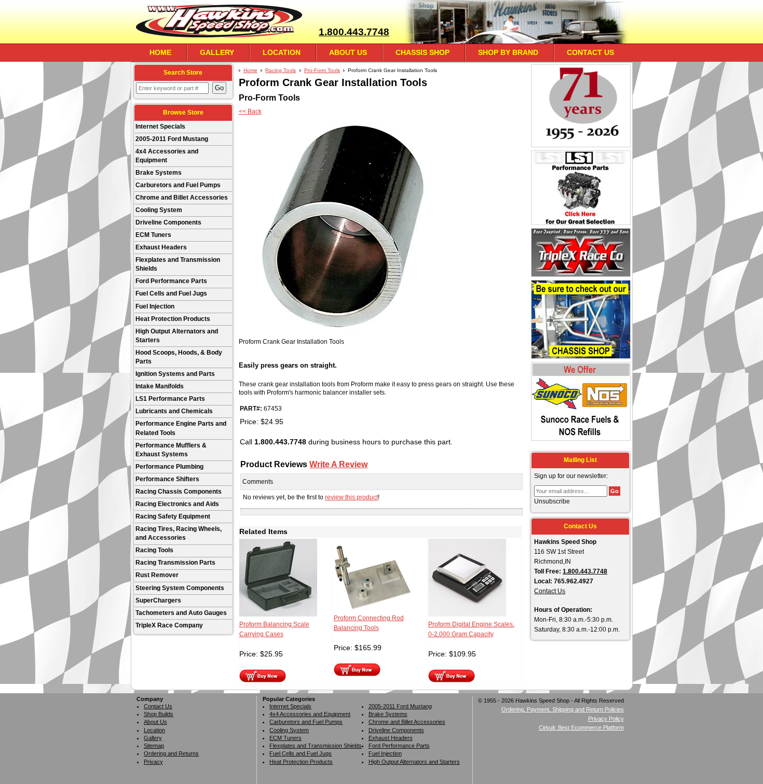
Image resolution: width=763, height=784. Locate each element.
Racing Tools (154, 550)
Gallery (217, 52)
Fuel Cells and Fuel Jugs (171, 293)
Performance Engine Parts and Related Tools (180, 428)
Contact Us (590, 52)
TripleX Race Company (169, 625)
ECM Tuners (153, 235)
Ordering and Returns (171, 753)
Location (282, 52)
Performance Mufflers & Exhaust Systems (171, 449)
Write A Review (338, 464)
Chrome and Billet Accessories (181, 197)
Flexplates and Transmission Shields (177, 264)
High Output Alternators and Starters (176, 335)
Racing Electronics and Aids (177, 504)
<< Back (250, 111)
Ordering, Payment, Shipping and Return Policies (562, 709)
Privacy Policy (606, 719)
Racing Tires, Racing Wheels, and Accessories (178, 533)
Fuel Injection (154, 306)
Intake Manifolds (159, 386)
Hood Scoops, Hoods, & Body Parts (178, 357)
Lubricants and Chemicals (174, 411)
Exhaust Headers (161, 247)
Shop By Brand (508, 52)
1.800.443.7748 (354, 31)
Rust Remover (157, 575)
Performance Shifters (167, 479)
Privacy (153, 762)
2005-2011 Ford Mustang (171, 139)
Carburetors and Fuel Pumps (178, 185)
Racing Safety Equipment (172, 516)
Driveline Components (168, 222)
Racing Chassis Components (178, 491)
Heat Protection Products (172, 319)
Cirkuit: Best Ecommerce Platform (581, 727)
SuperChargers (158, 600)
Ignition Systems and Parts (175, 374)
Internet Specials (160, 126)
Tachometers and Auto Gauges (181, 613)
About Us (348, 52)
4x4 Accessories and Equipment (166, 155)
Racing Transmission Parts (175, 562)
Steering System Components (179, 588)
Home (160, 52)
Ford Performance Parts (171, 281)
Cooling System (158, 210)
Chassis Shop (422, 52)
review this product (351, 497)
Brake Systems (158, 173)
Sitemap (154, 746)
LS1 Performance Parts (170, 399)
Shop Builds (158, 714)
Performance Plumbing (169, 467)
